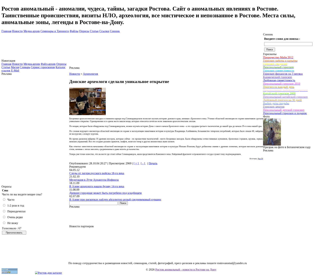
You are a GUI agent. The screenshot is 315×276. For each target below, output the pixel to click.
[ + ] (136, 163)
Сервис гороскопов (43, 67)
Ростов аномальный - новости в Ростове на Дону (185, 269)
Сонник (115, 31)
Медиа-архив (32, 63)
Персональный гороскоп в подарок (285, 113)
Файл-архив (48, 63)
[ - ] (143, 163)
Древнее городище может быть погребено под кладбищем (105, 192)
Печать (153, 163)
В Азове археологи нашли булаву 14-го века (96, 186)
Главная (6, 31)
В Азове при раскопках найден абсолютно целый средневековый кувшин (115, 199)
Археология (90, 73)
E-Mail (15, 70)
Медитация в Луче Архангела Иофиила (94, 179)
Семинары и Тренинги (54, 31)
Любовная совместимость (279, 80)
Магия (15, 67)
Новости (17, 31)
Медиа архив (32, 31)
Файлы (74, 31)
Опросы (84, 31)
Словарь (25, 67)
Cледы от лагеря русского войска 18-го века (96, 173)
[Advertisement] (35, 130)
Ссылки (104, 31)
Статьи (94, 31)
